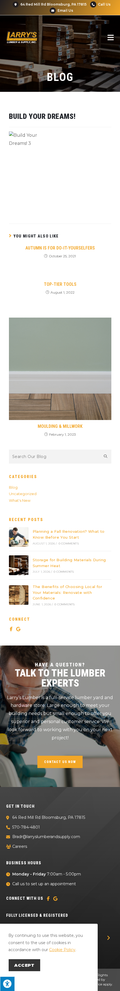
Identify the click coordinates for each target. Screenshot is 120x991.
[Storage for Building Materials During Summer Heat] (18, 565)
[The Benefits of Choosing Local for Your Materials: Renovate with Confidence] (18, 595)
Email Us (65, 10)
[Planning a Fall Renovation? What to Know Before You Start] (18, 537)
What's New (19, 500)
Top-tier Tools (60, 284)
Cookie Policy (62, 949)
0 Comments (69, 543)
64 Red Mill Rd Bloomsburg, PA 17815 (53, 4)
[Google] (18, 629)
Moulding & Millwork (60, 426)
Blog (13, 487)
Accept (24, 965)
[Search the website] (60, 456)
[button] (108, 938)
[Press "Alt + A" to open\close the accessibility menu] (7, 983)
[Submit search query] (105, 457)
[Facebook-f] (11, 629)
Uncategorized (23, 493)
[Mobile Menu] (110, 37)
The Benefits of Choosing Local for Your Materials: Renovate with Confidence (67, 592)
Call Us (104, 4)
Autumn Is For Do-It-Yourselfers (60, 248)
